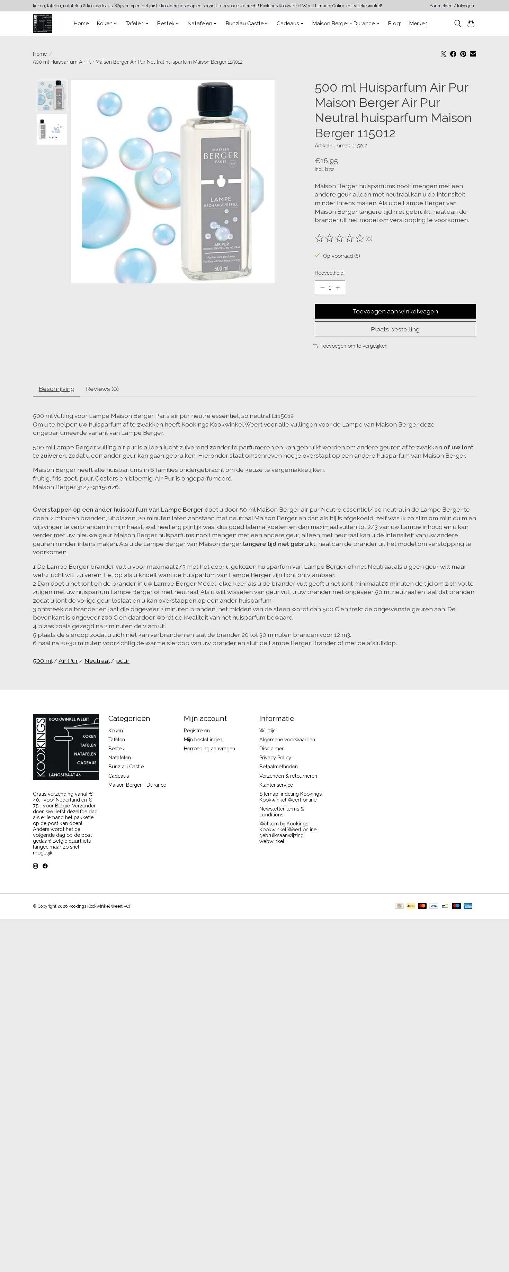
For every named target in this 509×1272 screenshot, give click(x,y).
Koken (115, 730)
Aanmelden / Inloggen (452, 5)
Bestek (116, 748)
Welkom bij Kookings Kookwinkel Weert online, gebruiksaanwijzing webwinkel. (288, 832)
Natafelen (119, 757)
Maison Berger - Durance (137, 785)
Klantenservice (276, 785)
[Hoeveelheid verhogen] (337, 287)
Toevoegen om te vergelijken (354, 346)
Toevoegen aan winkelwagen (395, 311)
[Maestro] (456, 906)
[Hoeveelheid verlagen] (322, 287)
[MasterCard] (422, 906)
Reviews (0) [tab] (102, 388)
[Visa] (433, 906)
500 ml (42, 660)
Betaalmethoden (278, 766)
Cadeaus (118, 776)
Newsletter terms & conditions (281, 811)
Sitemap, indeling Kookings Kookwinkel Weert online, (290, 797)
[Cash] (399, 906)
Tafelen (116, 739)
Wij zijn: (268, 730)
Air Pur (68, 660)
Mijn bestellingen (203, 739)
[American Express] (468, 906)
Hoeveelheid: (330, 273)
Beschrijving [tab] (56, 388)
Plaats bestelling (395, 329)
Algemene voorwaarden (287, 739)
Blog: (394, 23)
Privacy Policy (275, 757)
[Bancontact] (445, 906)
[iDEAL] (411, 906)
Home (81, 23)
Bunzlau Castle (126, 766)
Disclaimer (271, 748)
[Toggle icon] (458, 23)
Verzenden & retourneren (288, 776)
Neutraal (96, 660)
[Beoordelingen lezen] (340, 238)
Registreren (197, 730)
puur (123, 660)
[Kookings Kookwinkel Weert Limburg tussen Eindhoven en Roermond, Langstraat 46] (42, 23)
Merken (418, 23)
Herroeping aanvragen (209, 748)
